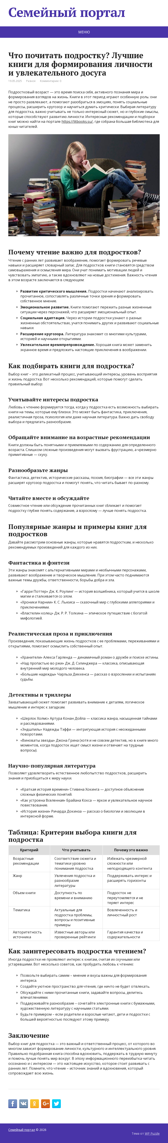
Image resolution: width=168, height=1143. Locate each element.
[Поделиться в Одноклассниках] (34, 1103)
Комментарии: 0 (50, 81)
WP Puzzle (152, 1133)
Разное (31, 81)
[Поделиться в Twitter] (56, 1103)
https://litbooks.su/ (77, 121)
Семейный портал (66, 12)
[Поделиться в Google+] (45, 1103)
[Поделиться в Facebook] (12, 1103)
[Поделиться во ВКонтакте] (23, 1103)
